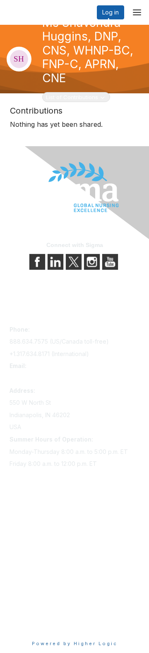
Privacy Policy (29, 602)
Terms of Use (28, 613)
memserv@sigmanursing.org (48, 378)
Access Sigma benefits (41, 526)
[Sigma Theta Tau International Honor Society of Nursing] (74, 187)
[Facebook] (38, 261)
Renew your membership (44, 537)
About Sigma (27, 590)
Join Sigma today (33, 514)
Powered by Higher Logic (75, 643)
